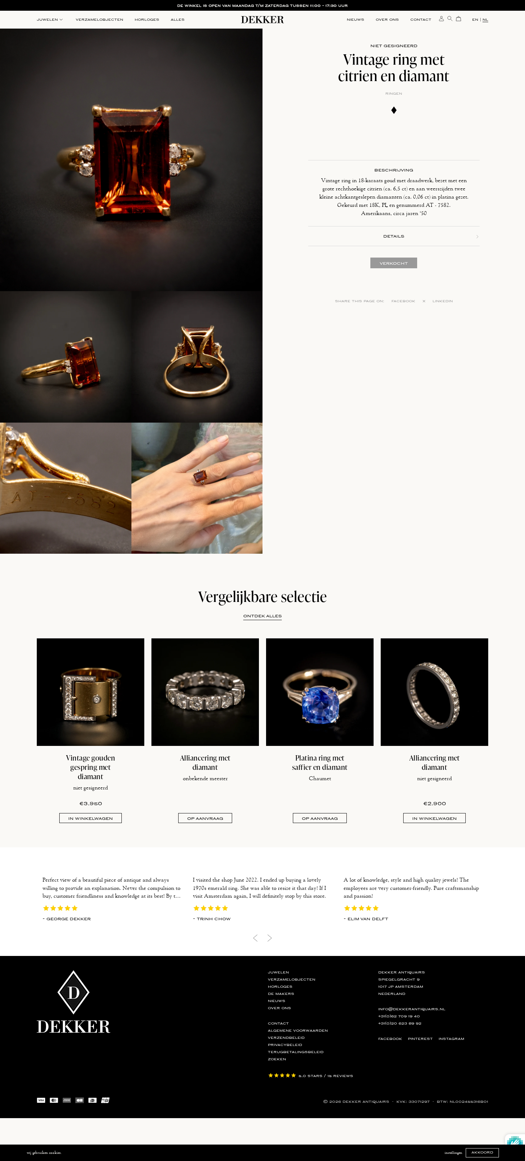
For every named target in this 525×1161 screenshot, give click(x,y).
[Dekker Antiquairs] (262, 21)
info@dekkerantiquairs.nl (411, 1009)
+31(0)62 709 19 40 (399, 1016)
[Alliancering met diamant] (205, 692)
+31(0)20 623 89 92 (399, 1023)
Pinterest (420, 1039)
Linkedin (442, 301)
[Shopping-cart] (458, 18)
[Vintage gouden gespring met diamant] (90, 692)
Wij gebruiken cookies (44, 1153)
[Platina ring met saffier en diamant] (320, 692)
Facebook (403, 301)
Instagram (451, 1039)
